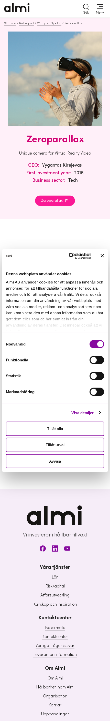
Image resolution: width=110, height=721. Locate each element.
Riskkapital (26, 23)
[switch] (97, 360)
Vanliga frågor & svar (55, 645)
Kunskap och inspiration (55, 604)
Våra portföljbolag (49, 23)
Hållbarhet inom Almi (55, 687)
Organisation (55, 696)
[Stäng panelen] (102, 256)
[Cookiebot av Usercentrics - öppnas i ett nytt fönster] (69, 255)
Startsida (10, 23)
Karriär (55, 705)
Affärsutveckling (55, 595)
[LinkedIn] (55, 549)
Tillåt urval (55, 445)
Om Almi (55, 678)
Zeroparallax (52, 201)
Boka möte (55, 627)
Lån (55, 577)
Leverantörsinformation (55, 654)
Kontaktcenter (55, 636)
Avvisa (55, 461)
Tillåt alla (55, 428)
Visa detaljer (82, 412)
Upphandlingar (55, 714)
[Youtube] (67, 549)
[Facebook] (43, 549)
